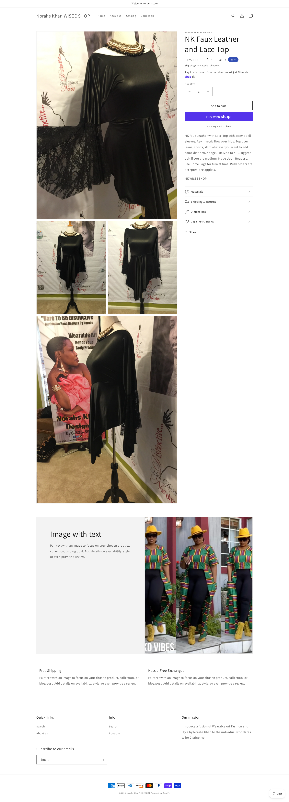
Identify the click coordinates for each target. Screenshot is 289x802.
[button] (233, 15)
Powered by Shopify (160, 793)
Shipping (190, 65)
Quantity (190, 84)
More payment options (219, 126)
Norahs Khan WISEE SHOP (138, 793)
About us (42, 733)
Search (40, 726)
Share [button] (193, 232)
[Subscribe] (102, 759)
